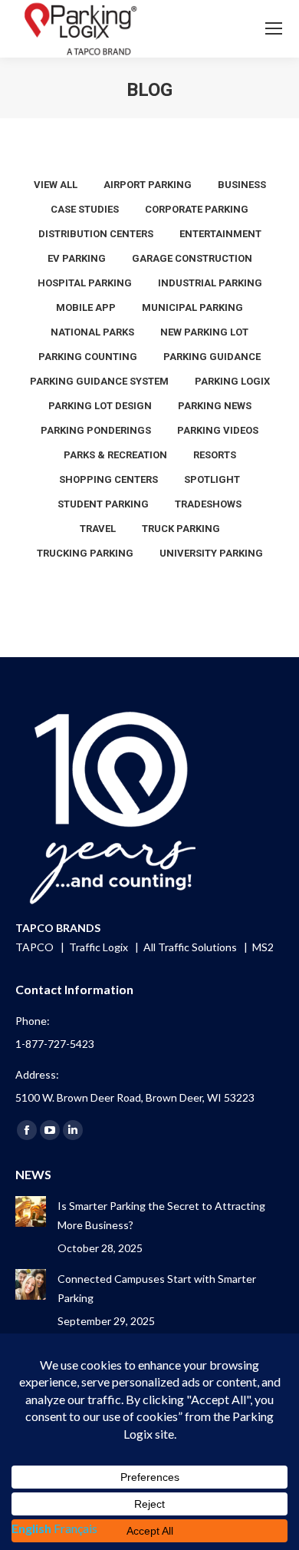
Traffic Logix (99, 946)
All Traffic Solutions (191, 946)
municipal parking (192, 307)
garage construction (192, 258)
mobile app (86, 307)
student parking (103, 504)
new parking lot (204, 332)
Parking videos (217, 430)
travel (98, 528)
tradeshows (208, 504)
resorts (214, 455)
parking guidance (212, 356)
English (31, 1528)
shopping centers (108, 479)
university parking (211, 553)
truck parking (181, 528)
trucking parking (85, 553)
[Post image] (30, 1211)
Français (75, 1528)
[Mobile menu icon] (274, 28)
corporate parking (196, 209)
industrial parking (210, 283)
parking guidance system (99, 381)
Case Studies (85, 209)
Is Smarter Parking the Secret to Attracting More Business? (161, 1215)
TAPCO (35, 946)
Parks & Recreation (115, 455)
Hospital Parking (85, 283)
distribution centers (95, 234)
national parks (92, 332)
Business (242, 184)
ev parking (77, 258)
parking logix (232, 381)
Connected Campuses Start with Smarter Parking (157, 1288)
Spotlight (212, 479)
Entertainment (220, 234)
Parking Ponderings (96, 430)
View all (55, 184)
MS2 (263, 946)
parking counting (87, 356)
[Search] (231, 28)
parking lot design (100, 405)
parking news (214, 405)
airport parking (148, 184)
